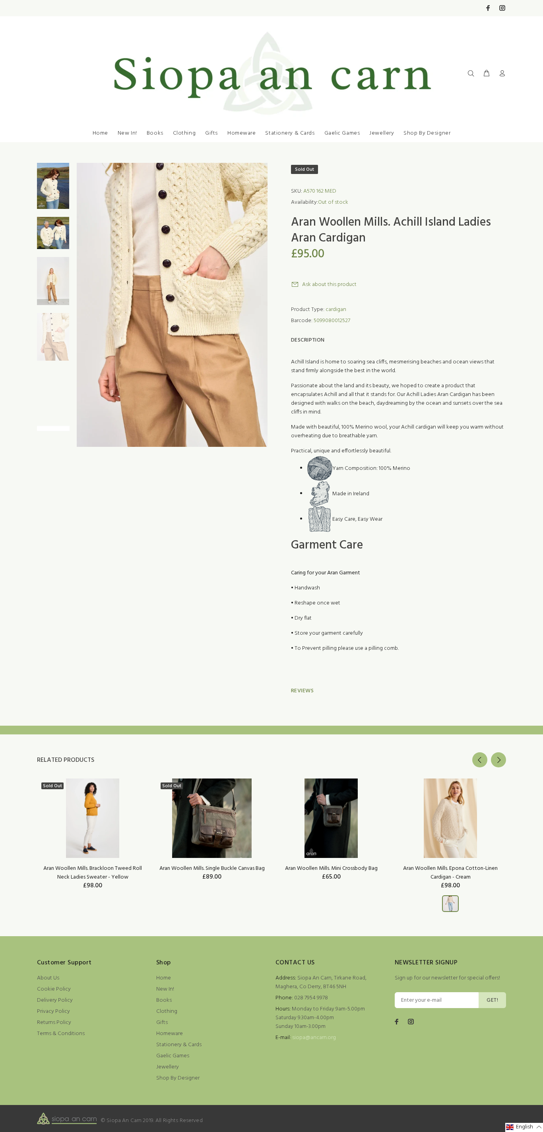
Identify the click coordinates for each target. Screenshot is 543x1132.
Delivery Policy (55, 1000)
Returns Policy (54, 1022)
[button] (524, 1127)
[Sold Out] (92, 818)
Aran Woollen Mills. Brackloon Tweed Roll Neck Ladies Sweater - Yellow (92, 873)
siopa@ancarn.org (314, 1037)
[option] (53, 189)
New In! (127, 133)
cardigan (336, 309)
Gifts (211, 133)
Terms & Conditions (61, 1033)
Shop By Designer (426, 133)
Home (100, 133)
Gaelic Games (342, 133)
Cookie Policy (54, 989)
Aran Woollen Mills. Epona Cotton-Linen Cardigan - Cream (450, 873)
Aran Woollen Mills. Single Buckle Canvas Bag (212, 868)
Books (155, 133)
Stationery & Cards (289, 133)
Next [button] (498, 759)
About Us (48, 978)
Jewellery (381, 133)
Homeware (241, 133)
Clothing (184, 133)
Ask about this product (329, 284)
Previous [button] (479, 759)
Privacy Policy (53, 1011)
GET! (492, 1000)
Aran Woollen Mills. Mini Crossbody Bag (331, 868)
